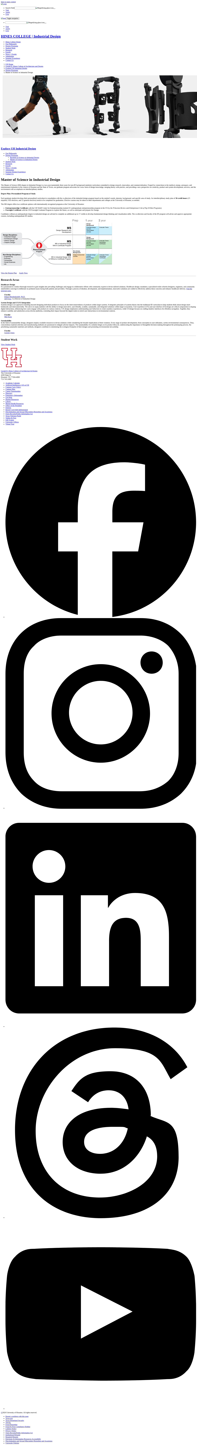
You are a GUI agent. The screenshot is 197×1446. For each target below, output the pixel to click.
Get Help (8, 397)
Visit (7, 10)
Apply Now (23, 273)
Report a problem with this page (17, 1416)
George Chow (9, 333)
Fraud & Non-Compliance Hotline (17, 1427)
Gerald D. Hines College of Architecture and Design (24, 66)
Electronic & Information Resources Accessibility (23, 1439)
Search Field (9, 8)
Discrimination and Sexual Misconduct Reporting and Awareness (28, 412)
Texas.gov (9, 1418)
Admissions (9, 56)
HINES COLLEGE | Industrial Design (31, 36)
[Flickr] (100, 1218)
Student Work (10, 48)
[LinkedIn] (100, 1026)
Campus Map (10, 389)
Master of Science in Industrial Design (24, 160)
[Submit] (54, 8)
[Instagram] (100, 808)
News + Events (11, 54)
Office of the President (13, 406)
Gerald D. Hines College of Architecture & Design (19, 371)
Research (8, 50)
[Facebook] (100, 617)
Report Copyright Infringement (16, 410)
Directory (8, 393)
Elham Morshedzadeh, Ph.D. (14, 297)
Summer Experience (12, 58)
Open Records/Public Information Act (19, 414)
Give (7, 14)
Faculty (8, 52)
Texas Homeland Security (14, 1420)
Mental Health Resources (14, 404)
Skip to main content (8, 2)
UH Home (9, 64)
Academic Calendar (12, 383)
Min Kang (8, 317)
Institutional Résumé (12, 1435)
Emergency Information (14, 395)
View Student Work (8, 344)
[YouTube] (100, 1409)
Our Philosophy (11, 44)
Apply (7, 12)
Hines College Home (13, 42)
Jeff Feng (7, 299)
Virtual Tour (9, 424)
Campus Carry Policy (13, 387)
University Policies (12, 1443)
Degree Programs (11, 46)
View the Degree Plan (9, 273)
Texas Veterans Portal (13, 416)
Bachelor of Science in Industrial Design (24, 157)
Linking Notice (10, 1429)
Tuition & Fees (10, 418)
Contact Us (9, 60)
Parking (8, 408)
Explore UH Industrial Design (16, 68)
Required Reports (11, 1437)
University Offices (12, 422)
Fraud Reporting (11, 1425)
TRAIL (8, 1423)
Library (8, 401)
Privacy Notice (10, 1431)
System (9, 420)
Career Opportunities (13, 391)
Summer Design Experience (15, 172)
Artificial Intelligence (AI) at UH (17, 385)
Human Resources (12, 399)
